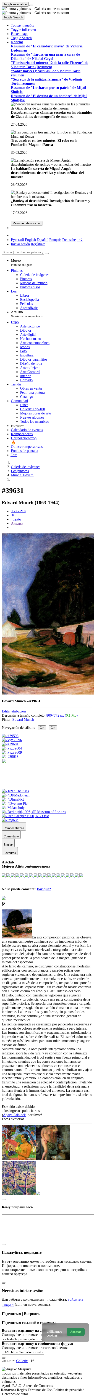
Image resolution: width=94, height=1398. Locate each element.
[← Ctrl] (10, 756)
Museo (21, 262)
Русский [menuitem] (17, 240)
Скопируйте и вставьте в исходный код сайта (37, 1335)
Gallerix (22, 1361)
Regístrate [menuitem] (38, 244)
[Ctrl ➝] (15, 791)
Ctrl (42, 727)
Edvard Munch (23, 719)
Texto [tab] (16, 519)
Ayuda (7, 1386)
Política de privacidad (68, 1390)
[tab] (18, 511)
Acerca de (31, 1386)
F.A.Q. (17, 1386)
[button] (23, 25)
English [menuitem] (30, 240)
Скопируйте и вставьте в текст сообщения (35, 1348)
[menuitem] (80, 240)
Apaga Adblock (14, 1115)
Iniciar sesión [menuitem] (20, 244)
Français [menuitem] (55, 240)
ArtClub (27, 314)
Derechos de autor (15, 1394)
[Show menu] (31, 5)
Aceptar (75, 1332)
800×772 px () (62, 715)
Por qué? (44, 889)
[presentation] (51, 528)
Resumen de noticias (27, 223)
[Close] (47, 253)
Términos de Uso (40, 1390)
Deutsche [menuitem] (69, 240)
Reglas (22, 1390)
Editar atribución (14, 711)
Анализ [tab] (17, 523)
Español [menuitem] (42, 240)
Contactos (46, 1386)
